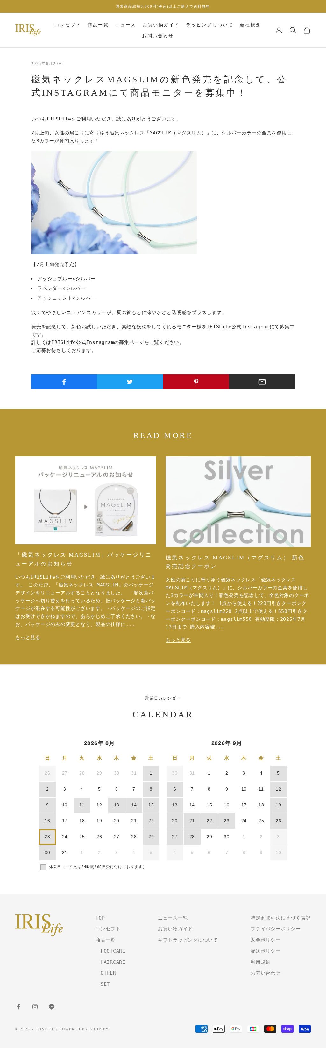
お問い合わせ (158, 35)
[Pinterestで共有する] (196, 382)
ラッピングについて (209, 24)
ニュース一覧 (173, 918)
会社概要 (250, 24)
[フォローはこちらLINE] (51, 1006)
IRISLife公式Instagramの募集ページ (97, 342)
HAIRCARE (110, 962)
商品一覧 (98, 24)
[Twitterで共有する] (130, 382)
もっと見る (27, 637)
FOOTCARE (110, 951)
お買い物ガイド (161, 24)
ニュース (125, 24)
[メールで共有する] (262, 382)
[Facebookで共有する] (64, 382)
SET (103, 984)
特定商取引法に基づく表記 (281, 918)
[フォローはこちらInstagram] (35, 1006)
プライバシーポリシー (276, 929)
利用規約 (261, 962)
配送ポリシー (266, 951)
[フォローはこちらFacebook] (18, 1006)
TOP (100, 918)
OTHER (106, 973)
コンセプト (68, 24)
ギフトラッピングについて (188, 940)
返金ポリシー (266, 940)
